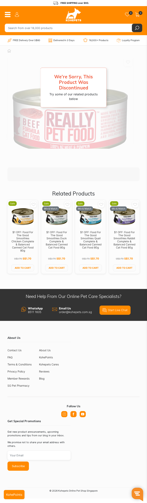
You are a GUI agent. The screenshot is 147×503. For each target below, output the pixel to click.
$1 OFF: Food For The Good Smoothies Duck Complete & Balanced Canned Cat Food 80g (57, 240)
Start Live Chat (117, 310)
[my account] (17, 14)
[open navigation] (9, 14)
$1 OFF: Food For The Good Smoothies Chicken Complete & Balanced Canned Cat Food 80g (22, 241)
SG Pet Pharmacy (18, 385)
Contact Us (14, 350)
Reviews (44, 371)
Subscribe (18, 466)
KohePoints (46, 357)
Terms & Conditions (19, 364)
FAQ (10, 357)
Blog (42, 378)
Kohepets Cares (49, 364)
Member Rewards (18, 378)
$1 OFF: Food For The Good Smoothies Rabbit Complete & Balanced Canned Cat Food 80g (124, 240)
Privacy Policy (16, 371)
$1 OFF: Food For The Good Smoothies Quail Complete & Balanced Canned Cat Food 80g (90, 240)
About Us (45, 350)
